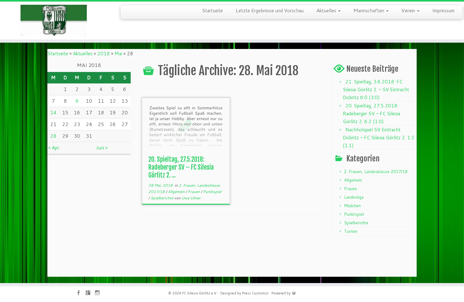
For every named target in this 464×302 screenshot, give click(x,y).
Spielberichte (162, 198)
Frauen (194, 191)
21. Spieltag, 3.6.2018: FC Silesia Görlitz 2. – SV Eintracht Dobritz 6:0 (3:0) (376, 89)
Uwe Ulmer (191, 198)
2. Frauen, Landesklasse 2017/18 (375, 171)
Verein (408, 10)
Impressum (443, 10)
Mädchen (352, 205)
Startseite (212, 10)
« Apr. (54, 147)
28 (53, 136)
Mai (118, 53)
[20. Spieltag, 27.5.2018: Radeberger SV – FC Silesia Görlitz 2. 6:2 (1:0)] (185, 125)
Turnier (351, 231)
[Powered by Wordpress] (294, 292)
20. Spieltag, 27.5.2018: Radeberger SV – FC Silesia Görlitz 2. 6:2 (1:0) (371, 113)
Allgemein (177, 191)
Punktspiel (212, 191)
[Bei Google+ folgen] (90, 293)
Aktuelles (326, 10)
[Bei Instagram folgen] (99, 293)
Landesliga (354, 197)
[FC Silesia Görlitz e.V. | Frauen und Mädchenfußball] (53, 20)
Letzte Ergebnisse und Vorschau (269, 10)
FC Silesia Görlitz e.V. (199, 293)
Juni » (102, 147)
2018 (103, 53)
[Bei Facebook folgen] (80, 293)
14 (53, 112)
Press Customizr (255, 293)
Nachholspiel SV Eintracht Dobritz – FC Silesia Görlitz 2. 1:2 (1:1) (378, 137)
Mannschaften (369, 10)
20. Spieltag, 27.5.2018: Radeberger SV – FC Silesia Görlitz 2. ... (181, 167)
